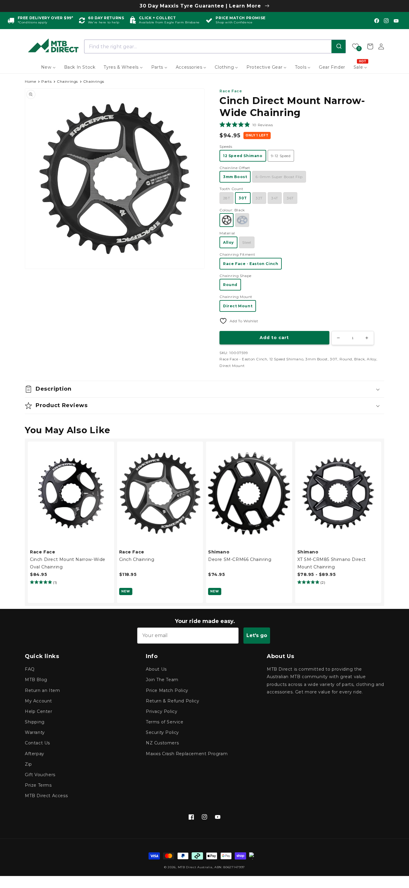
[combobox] (215, 46)
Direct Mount (237, 306)
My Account (38, 701)
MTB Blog (36, 679)
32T (259, 198)
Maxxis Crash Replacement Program (187, 753)
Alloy (228, 242)
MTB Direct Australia (195, 867)
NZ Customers (162, 743)
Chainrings (67, 81)
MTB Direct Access (46, 795)
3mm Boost (235, 176)
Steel (246, 242)
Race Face (230, 91)
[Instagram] (386, 20)
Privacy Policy (161, 711)
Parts (46, 81)
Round (230, 284)
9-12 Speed (281, 155)
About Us (156, 669)
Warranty (35, 732)
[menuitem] (48, 67)
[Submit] (338, 46)
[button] (246, 125)
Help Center (38, 711)
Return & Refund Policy (172, 701)
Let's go (256, 635)
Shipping (35, 722)
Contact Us (37, 743)
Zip (28, 764)
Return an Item (42, 690)
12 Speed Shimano (243, 155)
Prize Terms (38, 785)
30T (243, 198)
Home (30, 81)
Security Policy (162, 732)
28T (226, 198)
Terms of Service (165, 722)
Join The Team (162, 679)
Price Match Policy (167, 690)
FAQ (30, 669)
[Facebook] (376, 20)
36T (290, 198)
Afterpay (34, 753)
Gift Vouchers (40, 774)
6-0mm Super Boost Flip (278, 176)
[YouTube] (396, 20)
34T (274, 198)
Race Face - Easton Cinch (250, 263)
